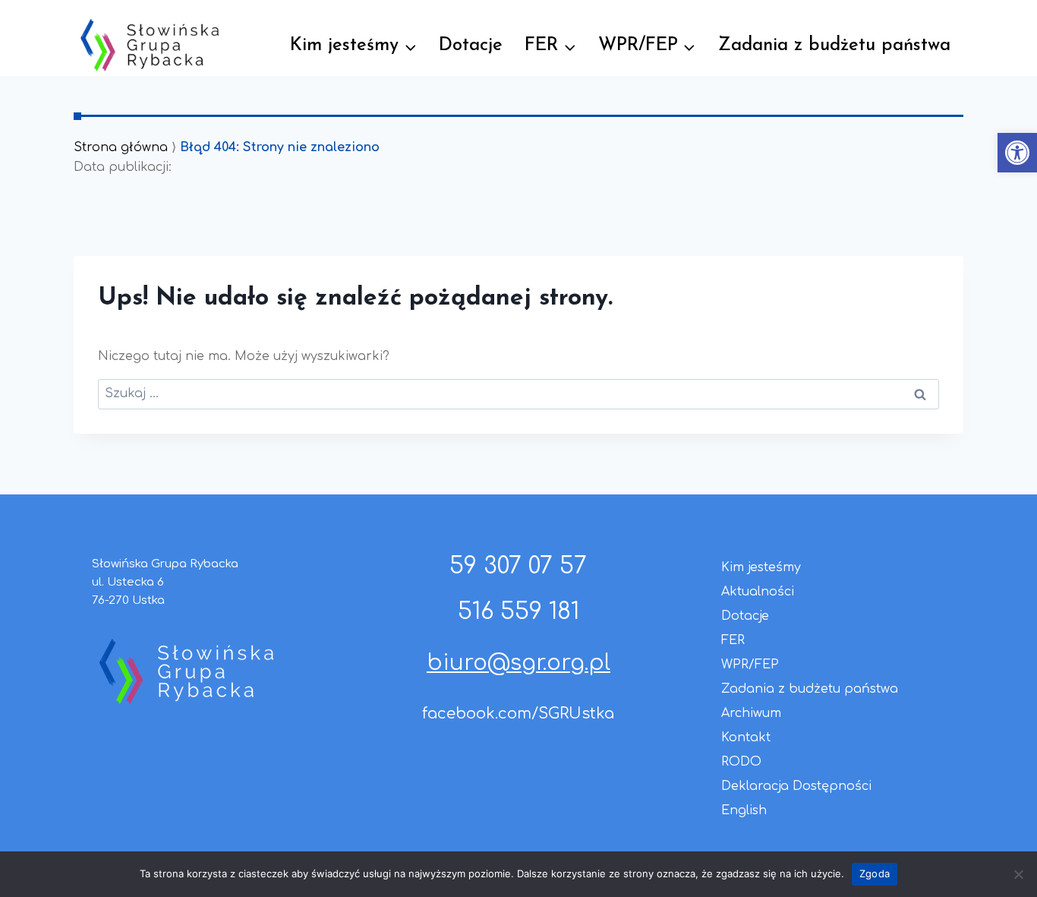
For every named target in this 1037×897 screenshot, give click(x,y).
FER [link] (733, 640)
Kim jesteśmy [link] (761, 567)
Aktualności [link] (757, 592)
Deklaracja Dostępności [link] (796, 786)
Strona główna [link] (121, 147)
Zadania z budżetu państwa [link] (834, 45)
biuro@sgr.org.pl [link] (518, 663)
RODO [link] (741, 762)
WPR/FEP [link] (750, 664)
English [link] (744, 810)
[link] (1017, 152)
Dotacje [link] (471, 45)
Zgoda (874, 873)
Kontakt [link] (746, 737)
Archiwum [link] (751, 713)
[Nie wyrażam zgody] (1018, 874)
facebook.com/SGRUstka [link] (518, 713)
